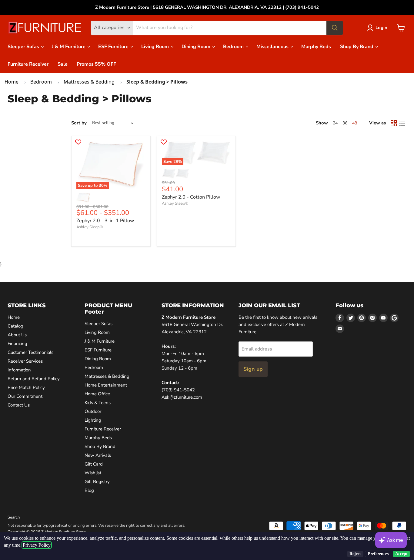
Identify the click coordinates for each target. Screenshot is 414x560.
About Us (17, 335)
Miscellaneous (273, 46)
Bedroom (234, 46)
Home (11, 81)
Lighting (93, 420)
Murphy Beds (316, 46)
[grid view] (393, 123)
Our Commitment (25, 396)
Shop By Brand (357, 46)
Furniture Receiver (28, 64)
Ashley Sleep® (89, 227)
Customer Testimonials (30, 352)
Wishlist (93, 473)
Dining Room (197, 46)
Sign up (253, 369)
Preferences (378, 554)
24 (335, 123)
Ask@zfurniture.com (182, 397)
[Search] (334, 28)
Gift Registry (97, 482)
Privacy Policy (37, 545)
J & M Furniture (69, 46)
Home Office (97, 394)
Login (381, 28)
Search (14, 517)
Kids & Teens (98, 403)
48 (354, 123)
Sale (63, 64)
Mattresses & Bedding (89, 81)
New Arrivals (98, 455)
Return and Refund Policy (34, 379)
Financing (17, 344)
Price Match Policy (26, 387)
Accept (401, 554)
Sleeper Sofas (24, 46)
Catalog (15, 326)
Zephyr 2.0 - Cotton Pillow (191, 197)
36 (344, 123)
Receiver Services (25, 361)
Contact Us (19, 405)
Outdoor (93, 411)
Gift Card (94, 464)
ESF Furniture (114, 46)
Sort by (79, 123)
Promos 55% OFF (96, 64)
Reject (355, 554)
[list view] (402, 123)
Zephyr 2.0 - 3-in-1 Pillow (105, 220)
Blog (89, 490)
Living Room (155, 46)
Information (19, 370)
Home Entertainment (106, 385)
